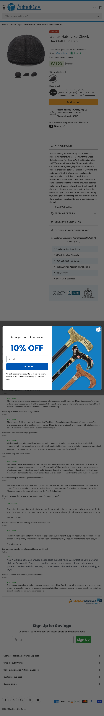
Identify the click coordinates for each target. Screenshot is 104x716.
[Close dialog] (98, 329)
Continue (27, 366)
